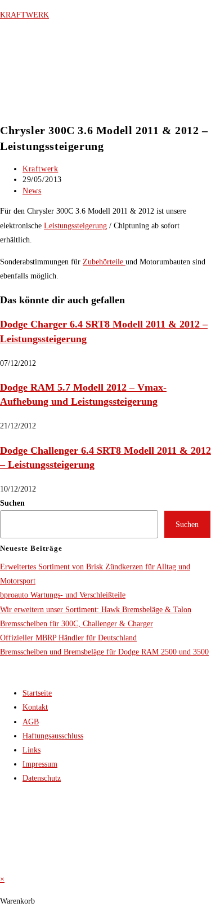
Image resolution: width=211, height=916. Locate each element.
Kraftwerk (40, 169)
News (32, 191)
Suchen (12, 503)
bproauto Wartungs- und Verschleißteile (62, 595)
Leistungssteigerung (75, 226)
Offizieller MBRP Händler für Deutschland (68, 638)
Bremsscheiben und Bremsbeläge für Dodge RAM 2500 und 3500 (104, 652)
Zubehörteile (104, 262)
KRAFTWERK (24, 15)
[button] (21, 106)
